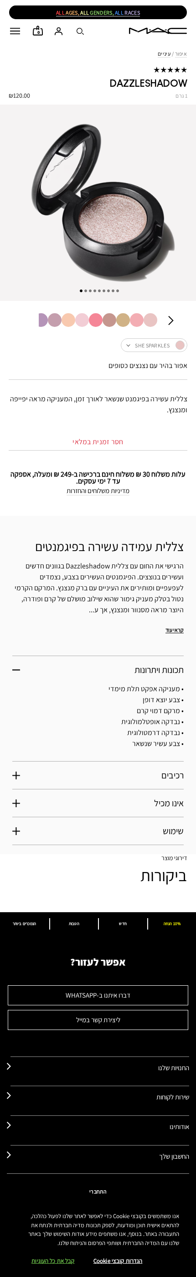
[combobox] (98, 345)
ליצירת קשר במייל (98, 1019)
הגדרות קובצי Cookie (117, 1261)
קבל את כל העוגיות (52, 1261)
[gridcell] (150, 320)
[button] (15, 31)
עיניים (164, 53)
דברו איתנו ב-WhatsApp (98, 995)
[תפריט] (15, 31)
